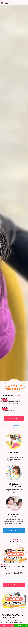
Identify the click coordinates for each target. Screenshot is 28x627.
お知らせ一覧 (14, 418)
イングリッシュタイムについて (14, 585)
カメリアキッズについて (13, 531)
